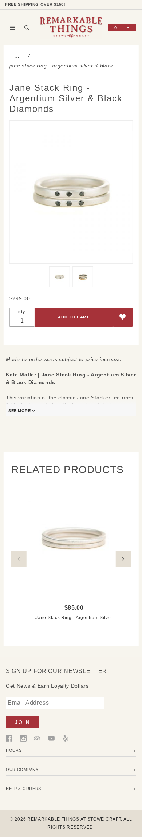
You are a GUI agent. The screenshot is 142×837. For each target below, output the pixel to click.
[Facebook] (9, 738)
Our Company (22, 769)
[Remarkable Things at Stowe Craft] (71, 27)
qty (21, 311)
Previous (19, 559)
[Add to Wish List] (123, 317)
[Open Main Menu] (13, 27)
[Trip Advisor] (37, 738)
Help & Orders (23, 788)
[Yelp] (65, 738)
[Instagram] (23, 738)
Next (123, 559)
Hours (14, 750)
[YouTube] (51, 738)
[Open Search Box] (27, 27)
